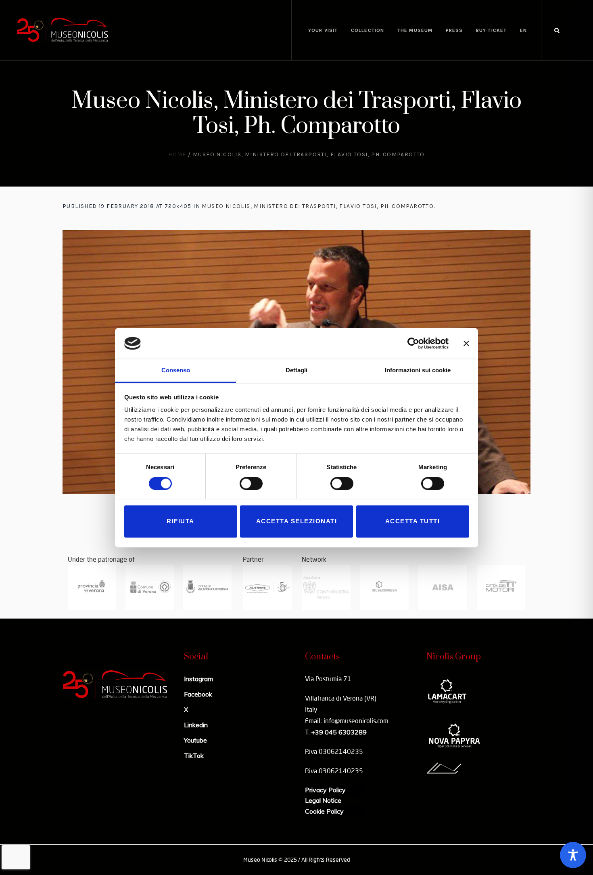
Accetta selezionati (296, 521)
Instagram (198, 679)
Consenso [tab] (175, 370)
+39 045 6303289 (339, 732)
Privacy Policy (325, 790)
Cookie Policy (324, 811)
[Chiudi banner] (466, 343)
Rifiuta (180, 521)
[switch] (251, 483)
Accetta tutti (412, 521)
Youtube (195, 740)
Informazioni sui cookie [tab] (418, 370)
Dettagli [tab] (296, 370)
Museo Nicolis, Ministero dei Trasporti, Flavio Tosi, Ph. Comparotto (318, 206)
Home (177, 154)
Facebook (198, 694)
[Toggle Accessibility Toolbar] (573, 855)
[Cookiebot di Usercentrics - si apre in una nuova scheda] (413, 343)
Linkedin (196, 725)
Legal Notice (323, 800)
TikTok (194, 755)
